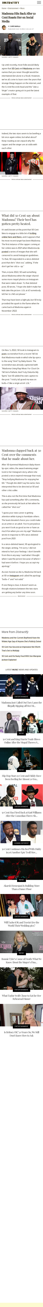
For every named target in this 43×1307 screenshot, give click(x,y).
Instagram (14, 575)
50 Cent (15, 68)
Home (4, 8)
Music (22, 8)
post (4, 353)
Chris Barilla (15, 26)
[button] (39, 2)
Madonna (27, 68)
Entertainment (13, 8)
